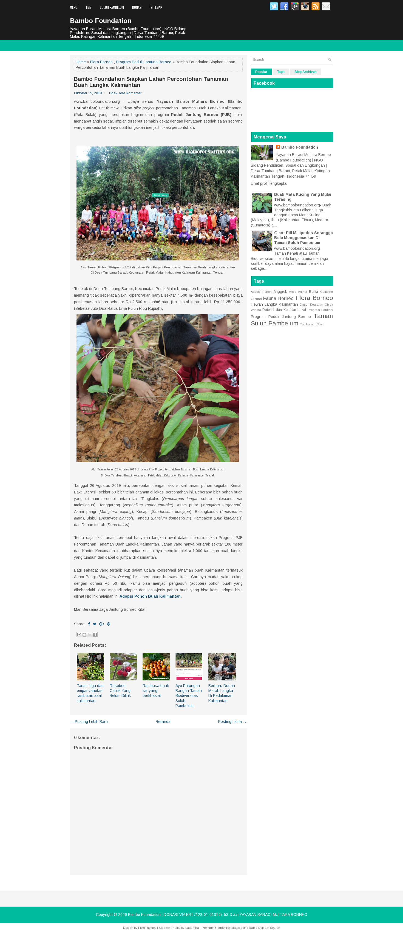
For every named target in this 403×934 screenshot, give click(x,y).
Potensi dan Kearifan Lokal (284, 310)
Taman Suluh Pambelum (292, 320)
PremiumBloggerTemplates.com (224, 927)
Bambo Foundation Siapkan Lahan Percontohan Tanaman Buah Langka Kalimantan (151, 82)
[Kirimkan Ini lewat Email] (79, 634)
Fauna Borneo (278, 298)
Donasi (137, 7)
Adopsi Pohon (261, 291)
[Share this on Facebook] (89, 624)
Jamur (304, 304)
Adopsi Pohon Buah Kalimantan (150, 596)
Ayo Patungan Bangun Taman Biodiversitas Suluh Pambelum (188, 695)
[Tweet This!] (95, 624)
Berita (313, 292)
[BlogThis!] (84, 634)
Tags (281, 72)
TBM (89, 7)
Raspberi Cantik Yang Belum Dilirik (120, 690)
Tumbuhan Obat (311, 324)
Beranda (163, 721)
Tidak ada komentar (124, 93)
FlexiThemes (147, 927)
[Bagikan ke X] (89, 634)
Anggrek (280, 292)
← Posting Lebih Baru (89, 721)
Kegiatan (316, 304)
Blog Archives (305, 72)
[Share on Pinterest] (109, 624)
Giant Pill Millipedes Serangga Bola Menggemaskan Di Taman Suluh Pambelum (303, 238)
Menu (73, 7)
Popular (261, 72)
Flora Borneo (101, 62)
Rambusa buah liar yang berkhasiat (156, 690)
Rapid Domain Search (264, 927)
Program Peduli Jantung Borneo (143, 62)
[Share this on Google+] (102, 624)
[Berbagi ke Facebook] (95, 634)
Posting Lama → (232, 721)
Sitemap (156, 7)
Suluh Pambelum (112, 7)
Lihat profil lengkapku (269, 183)
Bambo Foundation (101, 20)
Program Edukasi (320, 309)
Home (81, 62)
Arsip (292, 291)
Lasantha (192, 927)
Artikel (302, 291)
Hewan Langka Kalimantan (274, 304)
